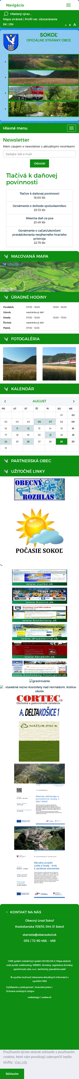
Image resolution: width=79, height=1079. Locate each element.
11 (17, 428)
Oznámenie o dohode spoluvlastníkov (39, 206)
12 (28, 428)
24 (6, 441)
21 (50, 435)
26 (28, 441)
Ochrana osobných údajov (20, 991)
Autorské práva (43, 987)
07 (50, 421)
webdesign (34, 997)
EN (11, 24)
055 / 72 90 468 (35, 940)
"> (1, 565)
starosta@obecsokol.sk (40, 934)
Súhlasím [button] (12, 1073)
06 (39, 421)
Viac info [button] (21, 1062)
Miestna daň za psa (39, 218)
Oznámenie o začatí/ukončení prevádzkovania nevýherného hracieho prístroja (39, 234)
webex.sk (46, 997)
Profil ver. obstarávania (41, 19)
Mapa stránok (12, 19)
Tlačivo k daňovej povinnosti (39, 193)
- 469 (52, 940)
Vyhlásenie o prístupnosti (19, 987)
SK (5, 24)
